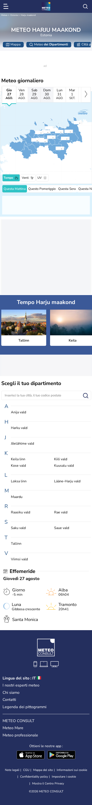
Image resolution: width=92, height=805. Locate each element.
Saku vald (18, 528)
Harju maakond (28, 15)
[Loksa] (73, 122)
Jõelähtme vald (22, 444)
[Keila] (31, 140)
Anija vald (18, 412)
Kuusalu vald (64, 466)
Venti (25, 178)
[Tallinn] (42, 132)
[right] (86, 94)
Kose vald (18, 466)
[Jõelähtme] (55, 131)
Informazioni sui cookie (72, 770)
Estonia (14, 15)
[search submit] (86, 396)
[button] (43, 131)
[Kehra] (61, 138)
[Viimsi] (45, 128)
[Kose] (55, 148)
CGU (26, 770)
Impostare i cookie (64, 776)
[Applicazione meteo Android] (61, 755)
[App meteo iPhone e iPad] (31, 755)
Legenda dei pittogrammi (24, 706)
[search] (85, 6)
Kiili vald (60, 459)
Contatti (9, 699)
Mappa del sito (43, 770)
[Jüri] (47, 137)
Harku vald (19, 428)
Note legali (12, 770)
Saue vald (61, 528)
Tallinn (16, 544)
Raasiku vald (20, 512)
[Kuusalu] (64, 131)
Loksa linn (19, 481)
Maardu (16, 497)
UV (39, 178)
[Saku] (39, 141)
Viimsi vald (19, 559)
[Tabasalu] (35, 132)
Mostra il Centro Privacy (48, 783)
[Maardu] (49, 130)
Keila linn (18, 459)
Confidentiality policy (34, 777)
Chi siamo (11, 692)
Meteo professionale (20, 735)
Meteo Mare (13, 727)
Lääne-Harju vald (67, 481)
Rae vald (60, 512)
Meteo (4, 15)
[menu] (6, 6)
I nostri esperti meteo (21, 685)
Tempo (8, 178)
